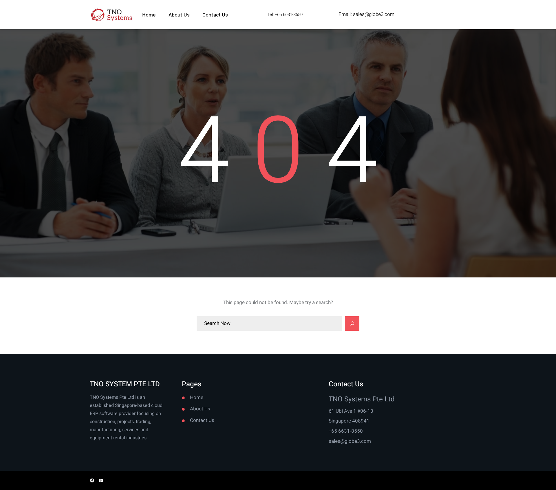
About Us (200, 408)
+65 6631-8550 (346, 431)
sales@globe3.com (373, 14)
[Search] (352, 323)
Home (196, 397)
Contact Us (202, 420)
